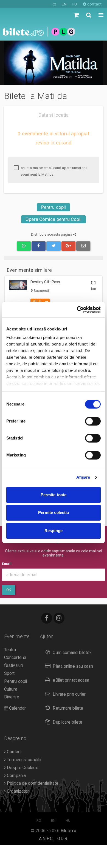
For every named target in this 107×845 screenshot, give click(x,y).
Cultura (10, 689)
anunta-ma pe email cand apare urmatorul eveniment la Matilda (54, 171)
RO (54, 4)
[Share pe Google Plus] (68, 245)
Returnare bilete (68, 708)
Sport (9, 673)
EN (64, 4)
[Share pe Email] (83, 245)
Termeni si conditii (23, 759)
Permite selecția (53, 512)
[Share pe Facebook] (39, 245)
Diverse (11, 697)
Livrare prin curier (69, 694)
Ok (8, 590)
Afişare (83, 477)
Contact (14, 751)
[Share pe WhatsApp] (24, 245)
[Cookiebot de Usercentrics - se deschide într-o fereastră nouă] (77, 309)
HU (74, 4)
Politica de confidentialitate (32, 783)
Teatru (10, 649)
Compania (16, 775)
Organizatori (18, 791)
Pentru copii (53, 207)
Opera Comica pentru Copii (53, 219)
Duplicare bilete (67, 722)
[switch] (93, 421)
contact (94, 4)
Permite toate (53, 494)
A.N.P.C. (46, 838)
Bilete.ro (68, 830)
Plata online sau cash (73, 666)
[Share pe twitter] (53, 245)
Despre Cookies (22, 767)
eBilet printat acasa (71, 680)
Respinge (53, 530)
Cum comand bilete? (72, 652)
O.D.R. (62, 838)
